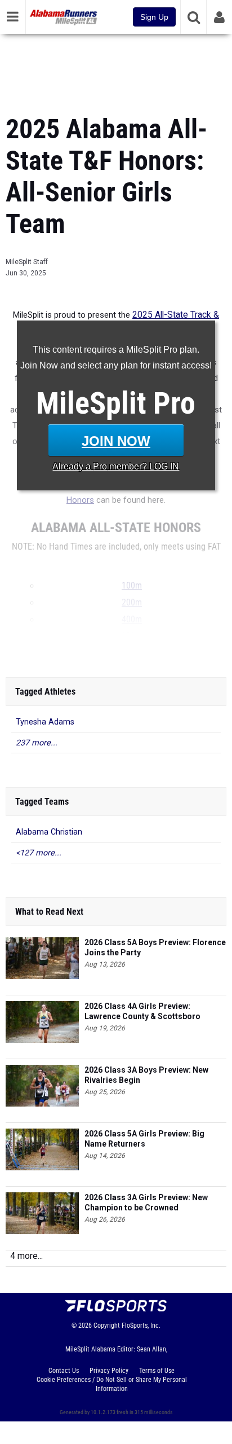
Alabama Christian (49, 832)
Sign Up (154, 16)
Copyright (106, 1325)
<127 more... (38, 853)
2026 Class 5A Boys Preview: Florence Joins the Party (155, 947)
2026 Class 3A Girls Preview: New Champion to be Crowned (146, 1202)
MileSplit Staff (27, 262)
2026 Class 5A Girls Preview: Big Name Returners (144, 1138)
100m (132, 586)
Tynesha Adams (45, 722)
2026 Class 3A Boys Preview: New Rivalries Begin (146, 1075)
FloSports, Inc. (141, 1325)
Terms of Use (157, 1371)
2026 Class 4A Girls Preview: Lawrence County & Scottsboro (142, 1011)
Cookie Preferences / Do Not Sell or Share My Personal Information (112, 1384)
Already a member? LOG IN (115, 466)
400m (132, 620)
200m (132, 603)
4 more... (26, 1255)
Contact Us (63, 1371)
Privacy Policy (109, 1371)
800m (132, 636)
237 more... (36, 743)
